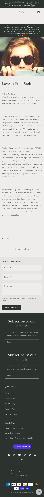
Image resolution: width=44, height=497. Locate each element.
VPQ (18, 492)
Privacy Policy (10, 398)
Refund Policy (10, 404)
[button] (4, 11)
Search (7, 393)
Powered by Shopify (26, 492)
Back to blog (23, 249)
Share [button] (6, 239)
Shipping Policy (10, 409)
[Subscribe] (36, 342)
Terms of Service (11, 414)
